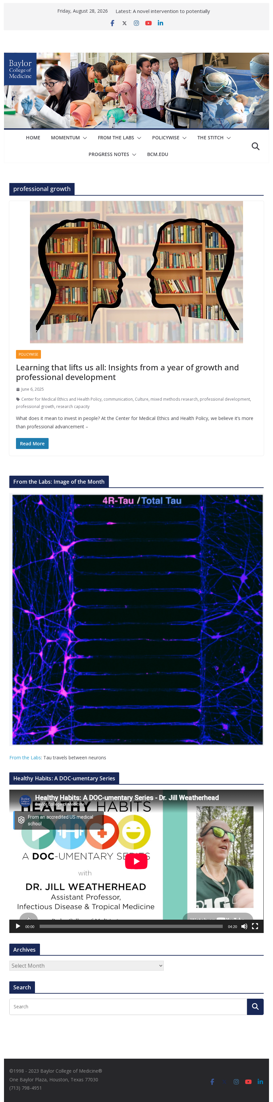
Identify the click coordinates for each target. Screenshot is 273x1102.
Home (33, 137)
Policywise (165, 137)
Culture (141, 399)
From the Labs (25, 757)
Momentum (65, 137)
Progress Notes (109, 154)
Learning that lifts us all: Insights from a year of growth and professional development (127, 372)
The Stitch (210, 137)
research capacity (73, 406)
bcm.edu (157, 154)
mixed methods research (174, 399)
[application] (136, 861)
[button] (83, 138)
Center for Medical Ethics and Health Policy (61, 399)
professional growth (35, 406)
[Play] (18, 926)
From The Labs (116, 137)
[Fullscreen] (255, 926)
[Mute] (244, 926)
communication (118, 399)
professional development (225, 399)
